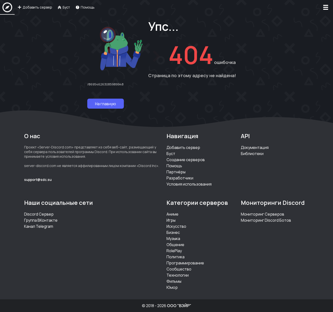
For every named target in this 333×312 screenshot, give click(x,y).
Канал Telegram (38, 226)
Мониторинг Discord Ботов (266, 220)
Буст (170, 153)
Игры (171, 220)
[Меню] (326, 7)
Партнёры (176, 172)
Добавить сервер (183, 147)
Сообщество (178, 269)
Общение (175, 244)
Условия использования (189, 184)
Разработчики (179, 178)
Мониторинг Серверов (262, 214)
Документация (255, 147)
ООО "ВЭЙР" (179, 305)
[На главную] (7, 7)
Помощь (174, 165)
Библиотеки (252, 153)
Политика (175, 257)
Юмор (172, 287)
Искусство (176, 226)
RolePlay (174, 250)
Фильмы (173, 281)
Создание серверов (185, 159)
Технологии (177, 275)
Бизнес (173, 232)
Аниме (172, 214)
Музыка (173, 238)
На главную (105, 103)
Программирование (185, 263)
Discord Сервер (39, 214)
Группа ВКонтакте (41, 220)
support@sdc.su (38, 179)
